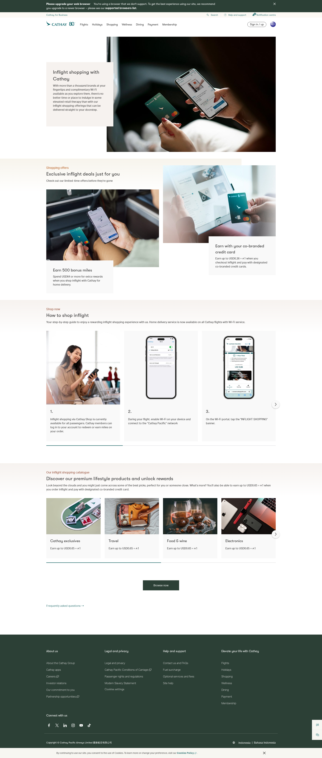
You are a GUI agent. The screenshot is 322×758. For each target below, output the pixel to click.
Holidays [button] (97, 24)
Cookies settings (114, 689)
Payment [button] (153, 24)
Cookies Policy (185, 752)
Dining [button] (140, 24)
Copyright (51, 742)
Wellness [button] (127, 24)
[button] (264, 753)
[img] (274, 4)
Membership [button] (169, 24)
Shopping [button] (112, 24)
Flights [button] (84, 24)
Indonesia (244, 742)
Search (214, 15)
